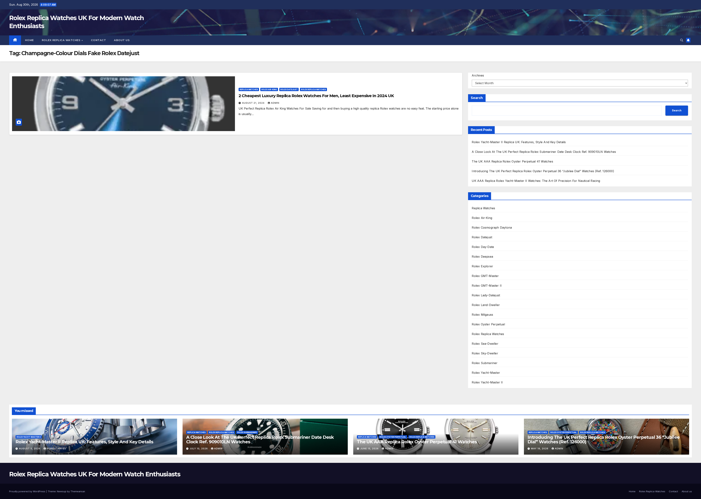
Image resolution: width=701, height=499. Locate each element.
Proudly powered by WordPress (27, 491)
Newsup (61, 491)
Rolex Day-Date (483, 247)
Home (29, 40)
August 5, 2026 (30, 448)
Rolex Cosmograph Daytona (492, 227)
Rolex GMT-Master (485, 276)
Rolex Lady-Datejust (486, 295)
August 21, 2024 (253, 103)
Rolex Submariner (484, 363)
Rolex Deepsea (482, 256)
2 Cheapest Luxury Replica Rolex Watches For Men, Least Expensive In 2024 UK (316, 95)
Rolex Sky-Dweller (485, 353)
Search (477, 98)
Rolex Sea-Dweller (485, 343)
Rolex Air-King (269, 89)
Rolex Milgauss (482, 314)
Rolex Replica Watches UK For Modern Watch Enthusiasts (94, 474)
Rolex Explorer (482, 266)
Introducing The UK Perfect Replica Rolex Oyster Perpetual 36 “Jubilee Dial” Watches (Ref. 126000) (543, 171)
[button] (681, 40)
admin (275, 103)
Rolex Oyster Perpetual (488, 324)
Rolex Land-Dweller (486, 305)
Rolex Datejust (289, 89)
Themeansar (77, 491)
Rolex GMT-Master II (487, 285)
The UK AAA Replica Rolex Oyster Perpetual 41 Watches (512, 161)
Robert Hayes (56, 448)
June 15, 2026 (369, 448)
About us (122, 40)
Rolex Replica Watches (61, 40)
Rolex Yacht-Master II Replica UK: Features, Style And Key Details (519, 142)
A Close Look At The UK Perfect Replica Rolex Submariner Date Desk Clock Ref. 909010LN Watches (544, 152)
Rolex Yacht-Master (486, 372)
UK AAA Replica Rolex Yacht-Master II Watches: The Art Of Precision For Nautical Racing (536, 181)
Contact (98, 40)
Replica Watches (249, 89)
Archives (478, 75)
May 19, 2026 (540, 448)
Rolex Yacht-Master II (487, 382)
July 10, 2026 (199, 448)
